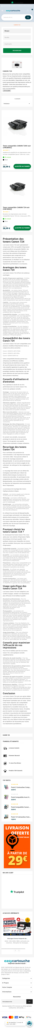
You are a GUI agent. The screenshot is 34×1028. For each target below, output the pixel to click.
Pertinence (17, 104)
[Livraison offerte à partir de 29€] (17, 846)
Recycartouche (7, 461)
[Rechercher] (28, 17)
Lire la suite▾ (6, 90)
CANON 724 (6, 735)
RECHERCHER (17, 50)
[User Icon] (28, 11)
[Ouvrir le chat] (30, 1023)
